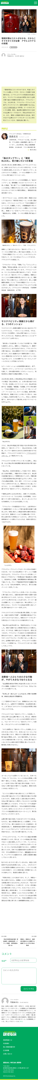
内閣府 (31, 582)
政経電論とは (7, 1040)
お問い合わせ (7, 1054)
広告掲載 (6, 1050)
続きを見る (33, 150)
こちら (21, 1021)
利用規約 (6, 1043)
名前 (4, 961)
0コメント (14, 47)
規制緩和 (28, 852)
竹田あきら (10, 56)
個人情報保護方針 (9, 1047)
